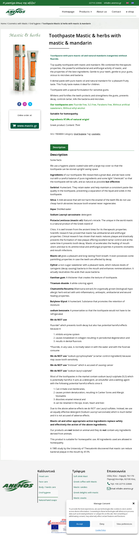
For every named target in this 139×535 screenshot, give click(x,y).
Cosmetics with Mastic (18, 23)
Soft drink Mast (81, 476)
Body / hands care (47, 487)
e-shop (130, 11)
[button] (133, 503)
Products (84, 11)
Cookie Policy (100, 530)
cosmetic (95, 134)
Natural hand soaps (48, 500)
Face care (43, 481)
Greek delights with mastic (86, 492)
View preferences (124, 524)
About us (102, 11)
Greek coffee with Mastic (85, 481)
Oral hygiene (34, 23)
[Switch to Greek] (132, 3)
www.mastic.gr (27, 126)
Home (3, 23)
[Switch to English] (127, 3)
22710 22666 (95, 2)
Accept (79, 524)
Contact (116, 11)
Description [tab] (59, 147)
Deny (102, 524)
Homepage (68, 11)
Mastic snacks (80, 498)
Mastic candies (80, 487)
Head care (44, 476)
